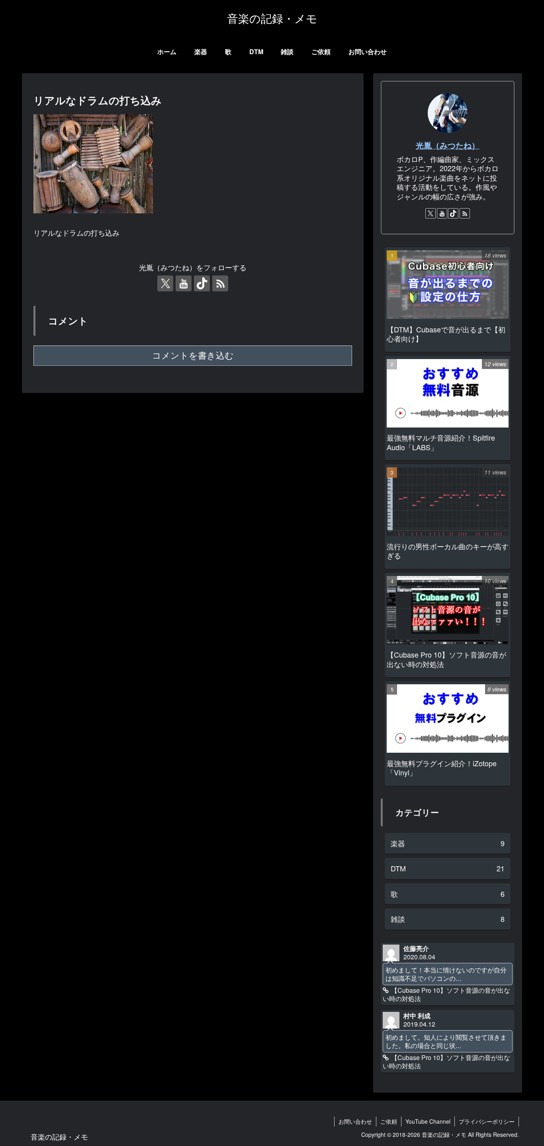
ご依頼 (388, 1121)
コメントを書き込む (193, 356)
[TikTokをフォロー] (202, 283)
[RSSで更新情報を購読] (220, 283)
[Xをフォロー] (165, 283)
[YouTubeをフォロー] (184, 283)
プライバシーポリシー (487, 1121)
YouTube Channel (427, 1121)
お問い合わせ (355, 1121)
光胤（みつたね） (447, 145)
